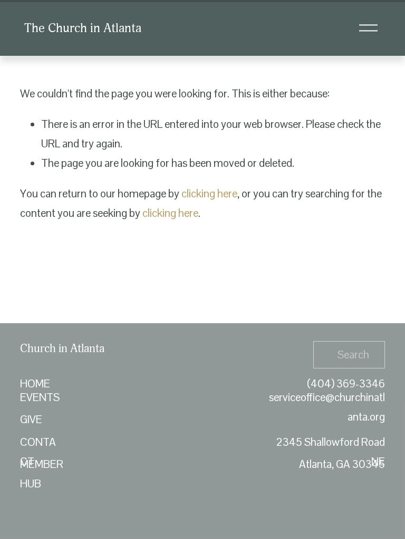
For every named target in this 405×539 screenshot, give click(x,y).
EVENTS (40, 397)
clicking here (209, 194)
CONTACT (38, 451)
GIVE (31, 419)
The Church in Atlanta (82, 28)
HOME (35, 384)
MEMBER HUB (41, 474)
